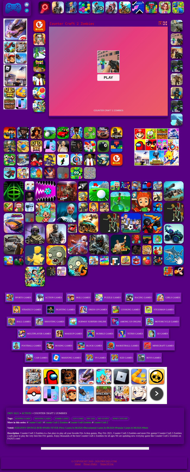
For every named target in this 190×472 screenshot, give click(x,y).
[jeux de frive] (140, 403)
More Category (120, 419)
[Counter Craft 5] (177, 98)
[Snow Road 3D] (23, 164)
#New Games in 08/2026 (71, 428)
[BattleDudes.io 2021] (23, 138)
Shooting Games (43, 419)
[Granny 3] (50, 178)
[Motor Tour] (111, 12)
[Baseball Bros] (39, 71)
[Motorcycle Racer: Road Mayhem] (10, 151)
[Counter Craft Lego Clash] (177, 124)
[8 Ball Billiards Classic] (103, 151)
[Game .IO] (15, 108)
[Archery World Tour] (76, 164)
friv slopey (103, 419)
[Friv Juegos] (156, 164)
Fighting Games (22, 419)
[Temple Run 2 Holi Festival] (36, 151)
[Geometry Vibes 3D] (138, 12)
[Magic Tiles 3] (50, 151)
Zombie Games (62, 419)
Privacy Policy (90, 464)
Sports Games (23, 297)
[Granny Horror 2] (63, 151)
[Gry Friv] (15, 39)
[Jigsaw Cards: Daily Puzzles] (178, 12)
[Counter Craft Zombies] (10, 138)
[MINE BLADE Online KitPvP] (39, 111)
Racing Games (143, 297)
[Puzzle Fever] (85, 12)
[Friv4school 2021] (26, 6)
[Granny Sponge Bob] (39, 84)
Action (26, 413)
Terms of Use (106, 464)
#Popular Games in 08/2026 (128, 428)
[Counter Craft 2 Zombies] (177, 44)
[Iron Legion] (103, 138)
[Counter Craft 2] (177, 71)
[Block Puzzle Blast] (151, 12)
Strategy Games (31, 309)
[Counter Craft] (177, 111)
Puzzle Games (112, 297)
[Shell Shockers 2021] (103, 164)
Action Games (53, 297)
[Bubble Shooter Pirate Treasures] (39, 98)
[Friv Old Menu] (156, 149)
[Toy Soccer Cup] (90, 138)
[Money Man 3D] (39, 57)
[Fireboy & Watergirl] (63, 178)
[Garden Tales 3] (90, 151)
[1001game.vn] (86, 403)
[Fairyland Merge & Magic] (165, 12)
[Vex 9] (63, 164)
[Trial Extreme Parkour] (125, 12)
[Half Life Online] (58, 12)
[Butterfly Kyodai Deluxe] (90, 178)
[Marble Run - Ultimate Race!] (23, 151)
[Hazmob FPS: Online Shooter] (116, 138)
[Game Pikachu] (15, 85)
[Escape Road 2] (10, 178)
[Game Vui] (15, 63)
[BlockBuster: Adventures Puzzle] (116, 151)
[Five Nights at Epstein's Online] (76, 151)
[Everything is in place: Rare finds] (36, 138)
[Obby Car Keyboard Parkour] (63, 138)
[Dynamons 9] (50, 164)
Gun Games (78, 419)
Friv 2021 (13, 413)
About (78, 464)
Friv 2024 (91, 419)
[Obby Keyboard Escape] (76, 138)
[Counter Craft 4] (177, 84)
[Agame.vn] (41, 403)
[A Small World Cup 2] (10, 164)
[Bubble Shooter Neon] (44, 12)
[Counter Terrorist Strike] (177, 57)
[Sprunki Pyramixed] (76, 178)
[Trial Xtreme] (98, 12)
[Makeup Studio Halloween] (39, 44)
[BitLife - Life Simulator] (39, 31)
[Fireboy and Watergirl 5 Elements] (36, 178)
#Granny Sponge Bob (28, 428)
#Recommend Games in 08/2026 (98, 428)
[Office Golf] (50, 138)
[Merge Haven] (71, 12)
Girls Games (173, 297)
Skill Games (83, 297)
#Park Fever (50, 428)
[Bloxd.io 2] (36, 164)
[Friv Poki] (156, 138)
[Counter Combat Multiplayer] (177, 31)
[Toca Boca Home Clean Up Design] (23, 178)
